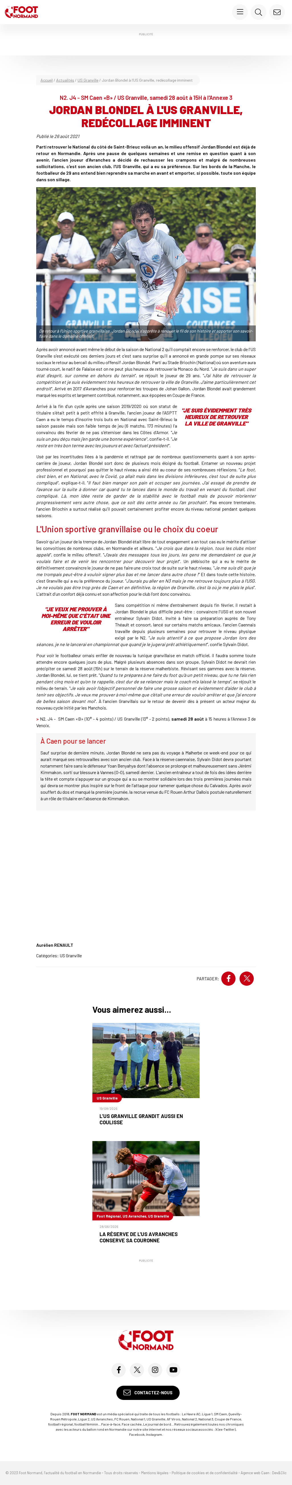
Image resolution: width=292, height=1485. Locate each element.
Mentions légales (155, 1472)
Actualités (65, 80)
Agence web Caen (255, 1472)
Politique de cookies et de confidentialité (205, 1472)
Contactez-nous (153, 1392)
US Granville (88, 80)
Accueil (46, 80)
